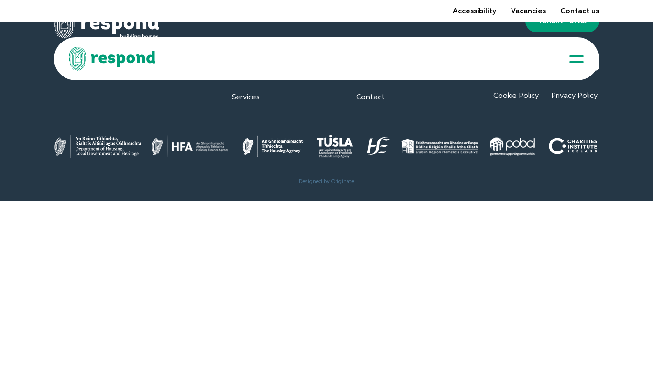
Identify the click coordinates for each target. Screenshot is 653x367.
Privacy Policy (574, 96)
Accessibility (475, 11)
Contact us (579, 11)
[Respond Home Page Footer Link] (107, 28)
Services (246, 97)
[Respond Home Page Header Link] (112, 59)
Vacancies (528, 11)
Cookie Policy (516, 96)
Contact (370, 97)
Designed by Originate (326, 181)
